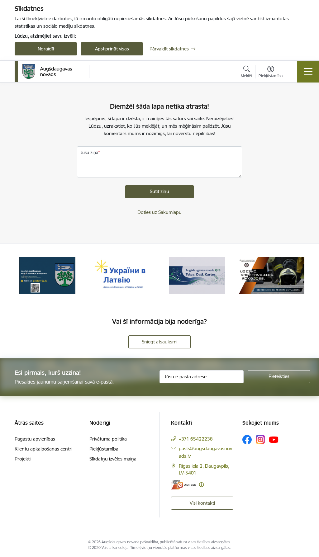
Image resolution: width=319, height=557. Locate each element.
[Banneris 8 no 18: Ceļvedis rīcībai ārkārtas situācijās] (271, 275)
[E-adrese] (183, 484)
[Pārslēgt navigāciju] (308, 72)
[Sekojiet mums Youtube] (274, 439)
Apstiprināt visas (112, 49)
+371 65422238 (196, 439)
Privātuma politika (108, 439)
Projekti (23, 459)
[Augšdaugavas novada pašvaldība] (47, 71)
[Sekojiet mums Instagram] (260, 439)
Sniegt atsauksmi (159, 342)
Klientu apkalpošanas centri (43, 449)
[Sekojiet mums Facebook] (247, 439)
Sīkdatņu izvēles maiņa (112, 459)
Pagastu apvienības (35, 439)
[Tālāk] (294, 275)
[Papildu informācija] (201, 484)
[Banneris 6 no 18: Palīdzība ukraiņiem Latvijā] (122, 275)
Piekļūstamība (103, 449)
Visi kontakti (202, 503)
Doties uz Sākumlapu (159, 212)
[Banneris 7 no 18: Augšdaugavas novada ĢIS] (197, 275)
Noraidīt (46, 49)
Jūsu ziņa (89, 152)
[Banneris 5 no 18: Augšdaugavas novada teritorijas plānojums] (47, 275)
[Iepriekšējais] (25, 275)
